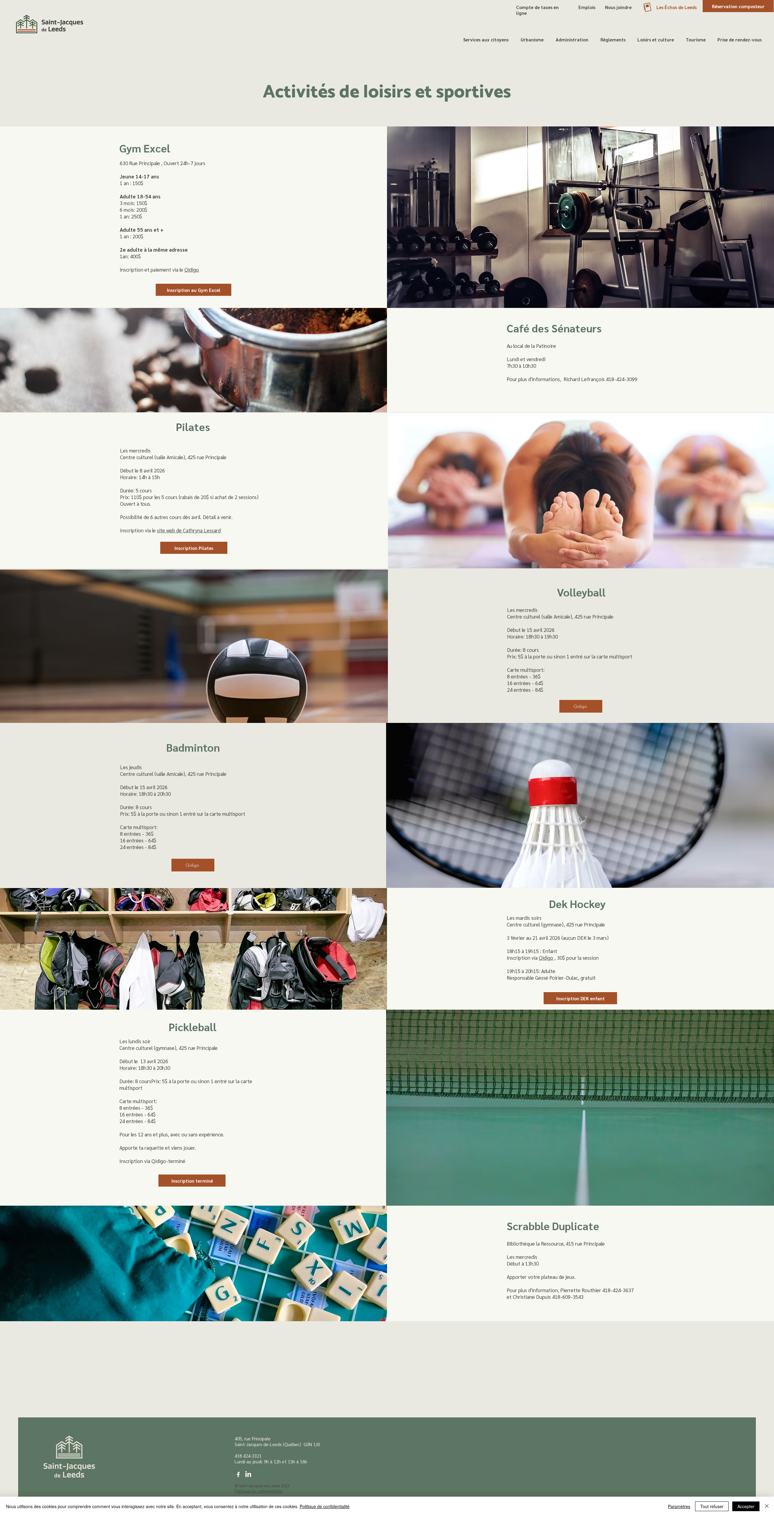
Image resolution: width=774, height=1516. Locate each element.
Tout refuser (712, 1506)
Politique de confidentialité (325, 1506)
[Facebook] (238, 1474)
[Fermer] (766, 1506)
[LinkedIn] (248, 1474)
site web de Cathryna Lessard (189, 530)
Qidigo (191, 269)
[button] (486, 39)
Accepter (745, 1506)
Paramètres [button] (679, 1506)
